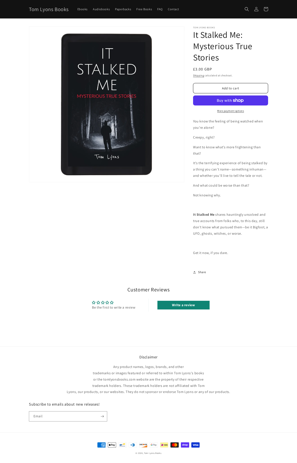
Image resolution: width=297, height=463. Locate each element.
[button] (247, 9)
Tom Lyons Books (153, 453)
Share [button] (202, 272)
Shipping (198, 75)
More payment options (230, 110)
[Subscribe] (102, 416)
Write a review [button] (183, 305)
